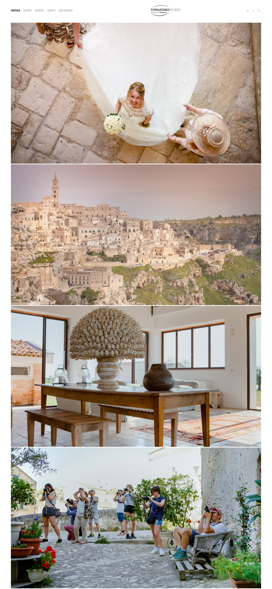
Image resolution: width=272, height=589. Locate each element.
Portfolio (15, 10)
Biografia (39, 10)
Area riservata (66, 10)
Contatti (51, 10)
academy (28, 10)
